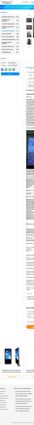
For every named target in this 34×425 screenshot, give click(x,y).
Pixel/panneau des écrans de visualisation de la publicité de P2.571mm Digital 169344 (18, 372)
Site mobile (3, 404)
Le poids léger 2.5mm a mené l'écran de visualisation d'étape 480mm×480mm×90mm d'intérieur (23, 394)
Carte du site (3, 402)
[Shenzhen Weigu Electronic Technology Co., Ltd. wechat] (10, 69)
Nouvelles (2, 400)
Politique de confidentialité (3, 408)
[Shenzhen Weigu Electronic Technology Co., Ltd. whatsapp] (6, 69)
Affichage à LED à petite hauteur (10, 27)
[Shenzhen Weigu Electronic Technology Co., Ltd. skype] (13, 69)
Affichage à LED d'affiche (10, 31)
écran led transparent (10, 36)
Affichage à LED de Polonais (10, 43)
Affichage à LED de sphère (10, 39)
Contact (10, 73)
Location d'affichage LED (10, 24)
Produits (2, 393)
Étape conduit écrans (10, 49)
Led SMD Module (10, 52)
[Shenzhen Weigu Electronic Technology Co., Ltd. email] (2, 69)
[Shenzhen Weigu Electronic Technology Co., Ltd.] (7, 2)
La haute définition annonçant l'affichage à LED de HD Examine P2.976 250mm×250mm (23, 401)
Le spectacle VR (4, 396)
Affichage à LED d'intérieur (10, 20)
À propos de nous (4, 398)
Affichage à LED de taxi (10, 46)
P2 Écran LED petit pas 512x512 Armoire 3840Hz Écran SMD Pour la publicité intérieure (23, 409)
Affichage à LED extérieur (10, 17)
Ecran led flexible (10, 33)
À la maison (3, 391)
